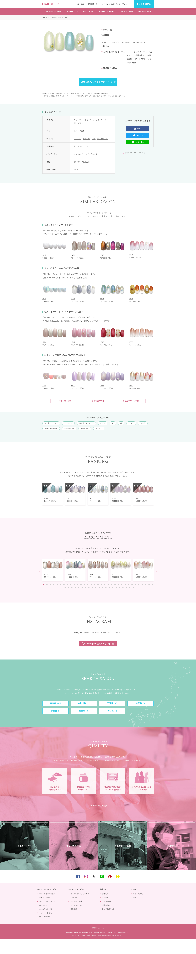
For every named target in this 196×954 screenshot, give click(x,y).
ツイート (139, 135)
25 (125, 584)
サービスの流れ (88, 11)
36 (71, 587)
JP (78, 4)
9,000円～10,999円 (82, 162)
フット (131, 423)
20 (108, 584)
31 (145, 584)
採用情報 (90, 4)
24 (121, 584)
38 (78, 587)
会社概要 (105, 894)
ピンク (102, 423)
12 (81, 584)
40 (85, 587)
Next (156, 572)
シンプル (77, 138)
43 (95, 587)
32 (149, 584)
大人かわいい (102, 138)
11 (77, 584)
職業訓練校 (74, 909)
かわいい (86, 138)
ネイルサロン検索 (127, 11)
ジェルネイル (79, 154)
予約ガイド (126, 4)
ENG (82, 4)
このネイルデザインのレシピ (135, 153)
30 (142, 584)
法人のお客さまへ (108, 901)
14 (87, 584)
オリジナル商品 (44, 917)
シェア (139, 128)
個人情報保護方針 (108, 909)
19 (104, 584)
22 (115, 584)
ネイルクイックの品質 (53, 11)
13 (84, 584)
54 (133, 587)
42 (92, 587)
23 (118, 584)
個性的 (142, 423)
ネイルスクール (76, 905)
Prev (40, 572)
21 (111, 584)
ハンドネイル (91, 154)
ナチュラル (85, 428)
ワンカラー (78, 120)
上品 (94, 138)
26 (128, 584)
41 (88, 587)
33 (152, 584)
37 (75, 587)
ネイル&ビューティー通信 (80, 894)
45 (102, 587)
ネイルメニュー (72, 11)
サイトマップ (100, 4)
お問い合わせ (116, 4)
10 (74, 584)
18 (101, 584)
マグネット (68, 423)
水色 (75, 131)
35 (68, 587)
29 (138, 584)
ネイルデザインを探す (107, 11)
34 (65, 587)
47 (109, 587)
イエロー (82, 131)
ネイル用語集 (138, 894)
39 (82, 587)
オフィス (81, 146)
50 (119, 587)
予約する (143, 4)
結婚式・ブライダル (86, 423)
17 (98, 584)
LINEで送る (140, 142)
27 (132, 584)
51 (123, 587)
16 (94, 584)
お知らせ (74, 897)
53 (129, 587)
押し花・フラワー (51, 423)
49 (116, 587)
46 (106, 587)
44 (99, 587)
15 (91, 584)
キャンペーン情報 (144, 11)
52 (126, 587)
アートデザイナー (51, 428)
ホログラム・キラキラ (94, 120)
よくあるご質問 (76, 901)
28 (135, 584)
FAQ (108, 4)
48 (112, 587)
